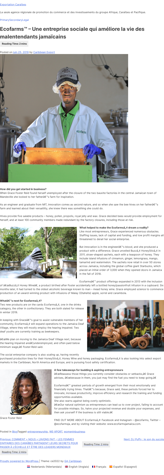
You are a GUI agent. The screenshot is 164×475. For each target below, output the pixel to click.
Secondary (15, 19)
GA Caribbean (72, 461)
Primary (4, 19)
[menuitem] (44, 466)
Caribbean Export (44, 52)
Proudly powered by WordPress (19, 461)
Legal (25, 19)
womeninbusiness (74, 431)
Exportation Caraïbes (13, 4)
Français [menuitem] (101, 466)
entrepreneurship (37, 431)
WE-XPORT (55, 431)
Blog (14, 431)
